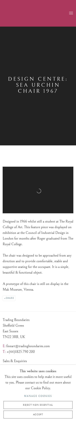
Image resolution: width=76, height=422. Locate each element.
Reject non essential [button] (38, 405)
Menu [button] (70, 13)
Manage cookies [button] (38, 396)
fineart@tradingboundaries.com (28, 346)
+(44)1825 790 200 (21, 352)
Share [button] (10, 298)
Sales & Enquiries (15, 361)
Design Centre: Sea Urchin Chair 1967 (38, 85)
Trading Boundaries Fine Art (42, 13)
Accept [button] (38, 414)
